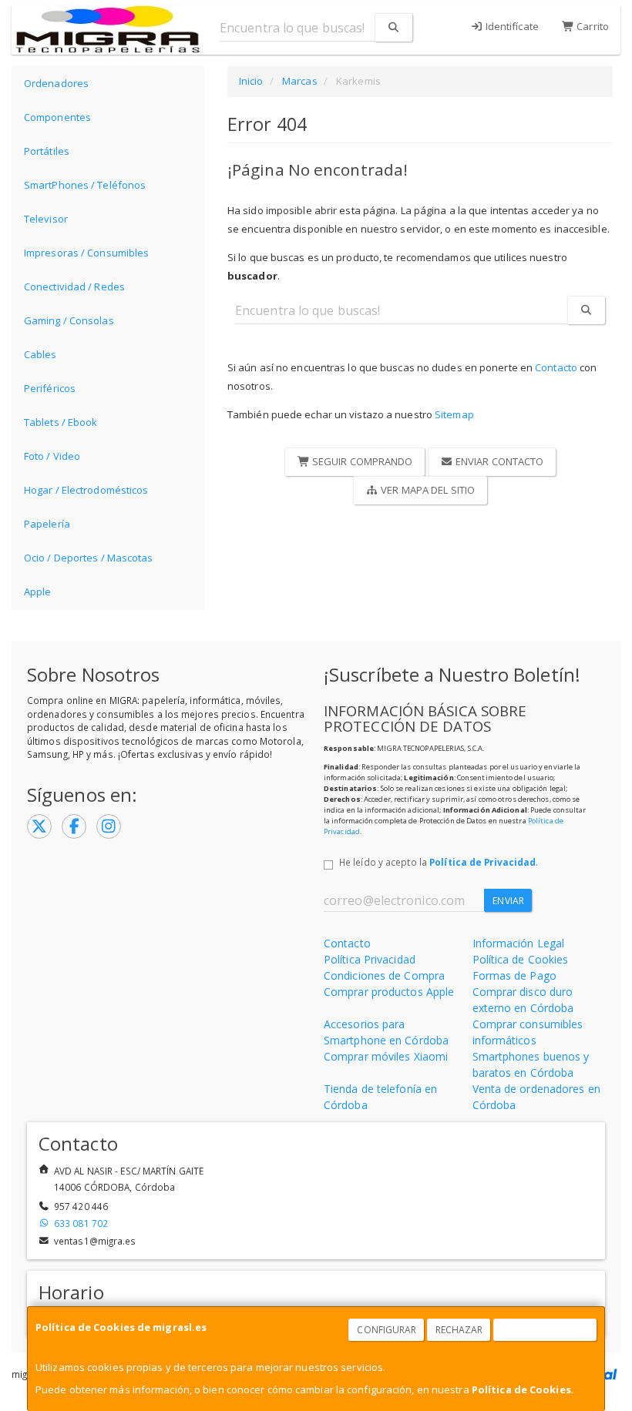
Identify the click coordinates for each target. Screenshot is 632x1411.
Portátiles (46, 151)
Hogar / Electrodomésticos (86, 490)
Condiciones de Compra (384, 975)
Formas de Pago (514, 975)
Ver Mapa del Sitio (426, 490)
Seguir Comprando (361, 461)
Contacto (556, 367)
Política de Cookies (521, 1389)
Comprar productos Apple (389, 991)
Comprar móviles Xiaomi (386, 1056)
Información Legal (518, 943)
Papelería (47, 524)
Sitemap (454, 414)
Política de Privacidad (482, 862)
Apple (38, 591)
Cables (40, 354)
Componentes (57, 117)
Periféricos (50, 388)
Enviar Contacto (498, 461)
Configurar (386, 1329)
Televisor (46, 219)
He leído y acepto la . (438, 862)
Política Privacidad (369, 959)
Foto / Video (52, 456)
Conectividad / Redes (74, 286)
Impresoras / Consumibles (86, 253)
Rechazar (459, 1329)
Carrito (591, 26)
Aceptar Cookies (546, 1329)
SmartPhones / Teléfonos (85, 185)
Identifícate (511, 26)
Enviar (508, 900)
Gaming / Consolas (69, 320)
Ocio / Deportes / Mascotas (88, 558)
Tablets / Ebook (61, 422)
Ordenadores (56, 83)
